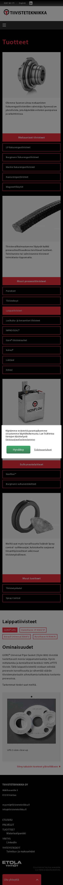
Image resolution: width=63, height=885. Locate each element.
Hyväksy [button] (18, 449)
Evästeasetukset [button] (43, 449)
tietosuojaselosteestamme (20, 439)
